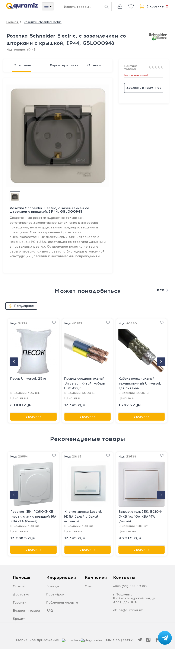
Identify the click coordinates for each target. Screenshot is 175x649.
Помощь (22, 577)
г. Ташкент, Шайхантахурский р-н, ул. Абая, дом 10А (134, 598)
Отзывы (94, 65)
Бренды (52, 586)
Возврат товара (26, 611)
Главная (12, 22)
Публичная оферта (62, 602)
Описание (22, 65)
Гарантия (20, 602)
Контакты (124, 577)
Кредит (19, 619)
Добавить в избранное (143, 87)
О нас (89, 586)
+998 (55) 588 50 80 (130, 586)
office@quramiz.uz (128, 610)
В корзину (33, 416)
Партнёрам (55, 594)
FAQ (49, 611)
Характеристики (64, 65)
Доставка (21, 594)
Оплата (19, 586)
